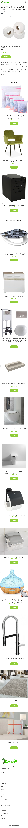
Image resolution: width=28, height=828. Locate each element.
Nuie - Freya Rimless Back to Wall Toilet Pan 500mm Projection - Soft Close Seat (14, 472)
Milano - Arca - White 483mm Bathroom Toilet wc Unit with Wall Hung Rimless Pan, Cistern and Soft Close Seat (14, 428)
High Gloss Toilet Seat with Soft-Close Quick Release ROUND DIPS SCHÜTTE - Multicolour (14, 254)
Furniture (3, 794)
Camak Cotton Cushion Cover (14, 742)
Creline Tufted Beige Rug (14, 700)
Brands (2, 789)
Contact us (3, 810)
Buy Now (6, 56)
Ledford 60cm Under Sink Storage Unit (14, 296)
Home (2, 13)
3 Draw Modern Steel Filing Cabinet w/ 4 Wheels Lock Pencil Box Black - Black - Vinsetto (14, 204)
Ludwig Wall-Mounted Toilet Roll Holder (14, 557)
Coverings (3, 791)
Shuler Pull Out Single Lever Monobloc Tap (14, 658)
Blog (2, 808)
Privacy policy (4, 815)
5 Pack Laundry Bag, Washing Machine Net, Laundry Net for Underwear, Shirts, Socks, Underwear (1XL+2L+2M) (14, 117)
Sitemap (3, 818)
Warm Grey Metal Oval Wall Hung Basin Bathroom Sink (14, 384)
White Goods (4, 799)
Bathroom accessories (12, 46)
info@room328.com (5, 779)
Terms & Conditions (5, 813)
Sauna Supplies (4, 796)
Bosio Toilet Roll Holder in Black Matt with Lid (14, 515)
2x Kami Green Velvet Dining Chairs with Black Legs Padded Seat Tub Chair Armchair (14, 161)
